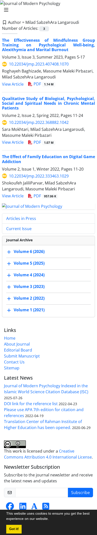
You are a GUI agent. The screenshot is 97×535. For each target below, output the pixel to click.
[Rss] (46, 507)
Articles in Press (21, 218)
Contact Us (14, 362)
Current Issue (19, 228)
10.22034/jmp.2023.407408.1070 (39, 64)
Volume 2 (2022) (29, 298)
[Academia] (34, 507)
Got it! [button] (14, 529)
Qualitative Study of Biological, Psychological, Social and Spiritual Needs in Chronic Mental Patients (48, 103)
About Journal (17, 344)
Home (9, 338)
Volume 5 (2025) (29, 263)
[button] (50, 519)
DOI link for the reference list (31, 403)
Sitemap (11, 368)
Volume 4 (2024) (29, 275)
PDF (43, 84)
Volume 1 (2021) (29, 310)
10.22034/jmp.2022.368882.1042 (39, 122)
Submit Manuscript (22, 356)
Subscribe (80, 492)
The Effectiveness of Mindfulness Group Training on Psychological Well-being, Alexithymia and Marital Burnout (48, 44)
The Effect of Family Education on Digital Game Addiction (48, 159)
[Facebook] (10, 507)
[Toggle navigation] (47, 9)
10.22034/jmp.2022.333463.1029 (39, 176)
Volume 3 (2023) (29, 286)
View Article (13, 84)
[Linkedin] (23, 507)
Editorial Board (18, 350)
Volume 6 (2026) (29, 251)
